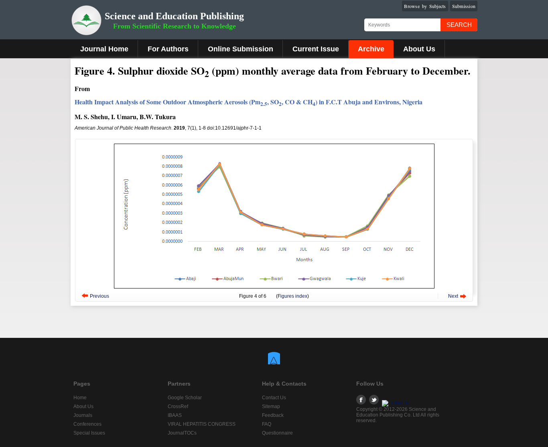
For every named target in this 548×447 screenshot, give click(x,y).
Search (459, 24)
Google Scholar (185, 397)
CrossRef (178, 406)
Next (453, 296)
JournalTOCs (182, 433)
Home (80, 397)
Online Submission (240, 49)
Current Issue (315, 49)
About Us (419, 49)
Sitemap (271, 406)
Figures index (292, 296)
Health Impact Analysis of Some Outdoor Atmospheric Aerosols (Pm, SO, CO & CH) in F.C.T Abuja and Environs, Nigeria (248, 101)
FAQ (266, 424)
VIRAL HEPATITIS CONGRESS (201, 424)
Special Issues (89, 433)
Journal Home (104, 49)
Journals (82, 415)
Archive (371, 49)
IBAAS (175, 415)
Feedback (273, 415)
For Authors (168, 49)
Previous (99, 296)
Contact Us (274, 397)
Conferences (87, 424)
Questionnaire (277, 433)
